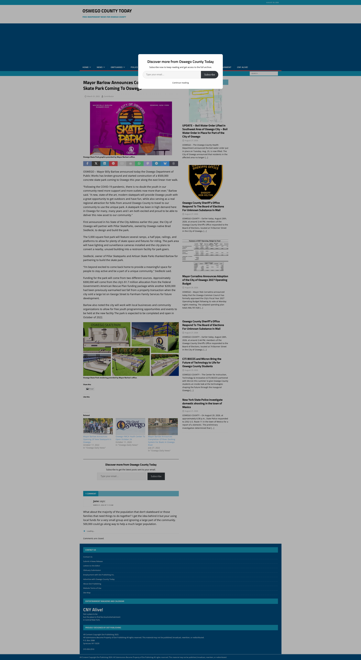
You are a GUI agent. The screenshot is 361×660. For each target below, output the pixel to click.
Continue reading (180, 82)
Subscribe (209, 74)
